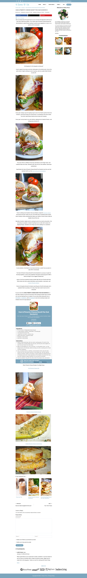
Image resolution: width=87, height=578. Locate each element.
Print (29, 323)
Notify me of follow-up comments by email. (26, 539)
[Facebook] (16, 1)
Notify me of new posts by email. (24, 542)
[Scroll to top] (85, 574)
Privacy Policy (51, 575)
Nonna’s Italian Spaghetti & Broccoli (23, 504)
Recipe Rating (19, 514)
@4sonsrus (36, 362)
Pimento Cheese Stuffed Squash (33, 411)
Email (36, 536)
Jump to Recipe (20, 18)
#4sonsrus (44, 362)
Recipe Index (18, 7)
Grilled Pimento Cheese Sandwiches (34, 443)
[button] (17, 28)
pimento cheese (47, 212)
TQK (64, 4)
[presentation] (59, 41)
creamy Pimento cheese (33, 283)
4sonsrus (18, 12)
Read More (57, 33)
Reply (18, 562)
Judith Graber (20, 552)
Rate (39, 323)
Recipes (23, 7)
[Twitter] (22, 1)
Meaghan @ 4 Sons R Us (35, 325)
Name (17, 536)
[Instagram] (18, 1)
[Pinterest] (20, 1)
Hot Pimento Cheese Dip (33, 368)
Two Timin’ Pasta (48, 504)
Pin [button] (34, 323)
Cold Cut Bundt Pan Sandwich (39, 171)
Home (39, 4)
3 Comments (47, 12)
